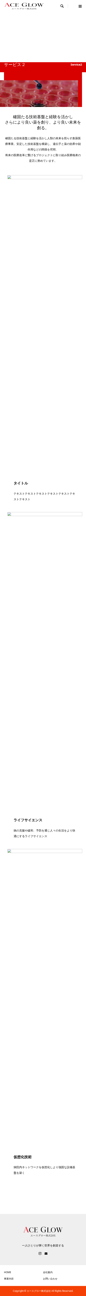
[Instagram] (40, 1253)
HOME (7, 1272)
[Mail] (46, 1253)
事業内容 (9, 1278)
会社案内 (48, 1272)
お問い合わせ (50, 1278)
